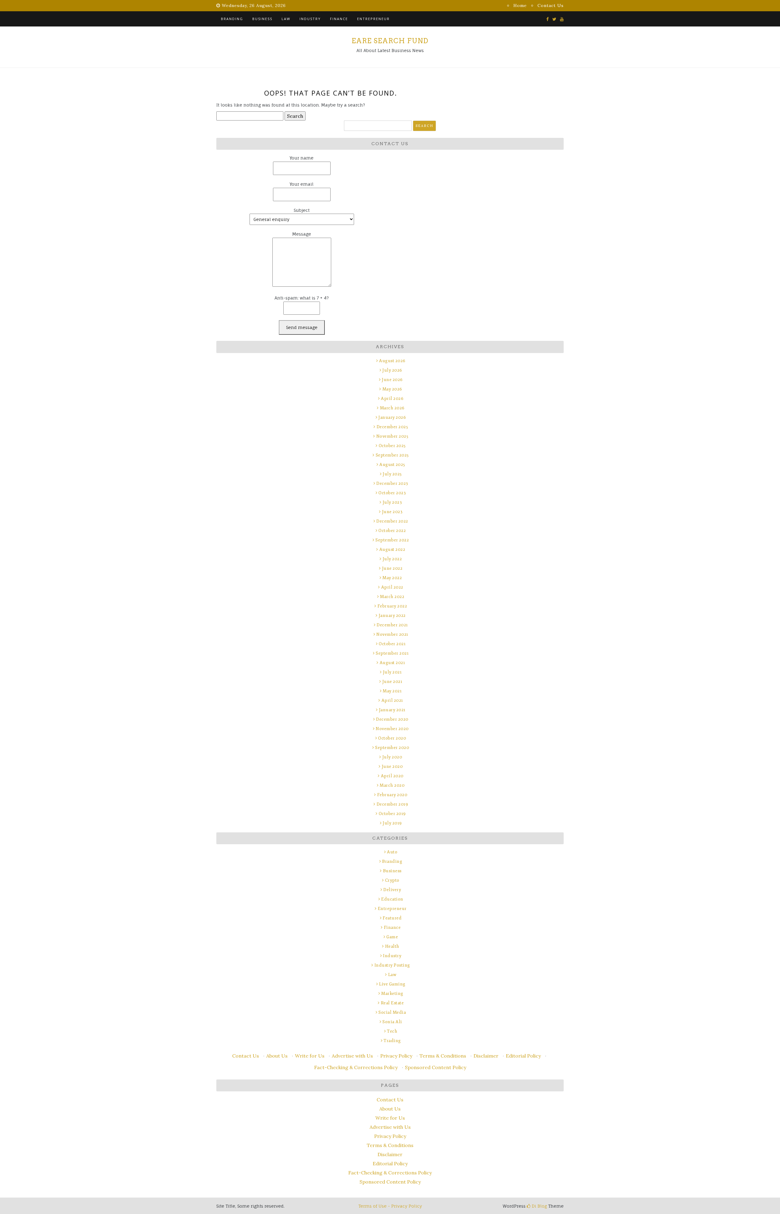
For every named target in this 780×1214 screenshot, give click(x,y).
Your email (302, 184)
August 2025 (392, 464)
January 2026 (392, 417)
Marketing (392, 993)
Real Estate (392, 1003)
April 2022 (392, 587)
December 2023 (392, 483)
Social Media (392, 1012)
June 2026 (392, 379)
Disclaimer (485, 1056)
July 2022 (392, 559)
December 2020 (392, 719)
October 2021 (392, 643)
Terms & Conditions (443, 1056)
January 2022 (392, 615)
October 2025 (392, 445)
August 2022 (392, 549)
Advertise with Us (352, 1056)
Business (262, 18)
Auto (392, 852)
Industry (310, 18)
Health (392, 946)
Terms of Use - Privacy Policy (390, 1206)
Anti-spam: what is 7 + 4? (302, 297)
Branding (232, 18)
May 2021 (392, 691)
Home (520, 5)
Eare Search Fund (390, 41)
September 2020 (392, 747)
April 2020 (392, 775)
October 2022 (392, 530)
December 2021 (392, 625)
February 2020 (392, 794)
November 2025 (392, 436)
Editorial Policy (523, 1056)
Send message (301, 327)
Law (286, 18)
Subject (302, 210)
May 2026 (392, 389)
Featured (392, 918)
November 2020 (392, 728)
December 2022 (392, 521)
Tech (392, 1031)
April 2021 (392, 700)
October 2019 (392, 813)
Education (392, 899)
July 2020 (392, 757)
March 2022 (392, 596)
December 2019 (392, 804)
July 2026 (392, 370)
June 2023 (392, 511)
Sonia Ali (392, 1021)
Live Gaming (392, 984)
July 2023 (392, 502)
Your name (302, 157)
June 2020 (392, 766)
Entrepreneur (373, 18)
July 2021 (392, 672)
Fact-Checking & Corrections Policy (356, 1067)
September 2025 (392, 455)
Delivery (392, 889)
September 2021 (392, 653)
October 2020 (392, 738)
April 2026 (392, 398)
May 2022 (392, 577)
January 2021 (392, 709)
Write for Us (309, 1056)
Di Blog (538, 1206)
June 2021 (392, 681)
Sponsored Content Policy (435, 1067)
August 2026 (392, 360)
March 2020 (392, 785)
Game (392, 936)
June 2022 (392, 568)
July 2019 (392, 823)
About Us (277, 1056)
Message (301, 233)
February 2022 (392, 606)
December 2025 (392, 426)
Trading (392, 1040)
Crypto (392, 880)
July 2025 (392, 474)
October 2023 (392, 492)
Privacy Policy (396, 1056)
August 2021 (392, 662)
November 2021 (392, 634)
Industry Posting (392, 965)
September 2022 (392, 540)
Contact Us (550, 5)
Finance (339, 18)
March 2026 (392, 408)
